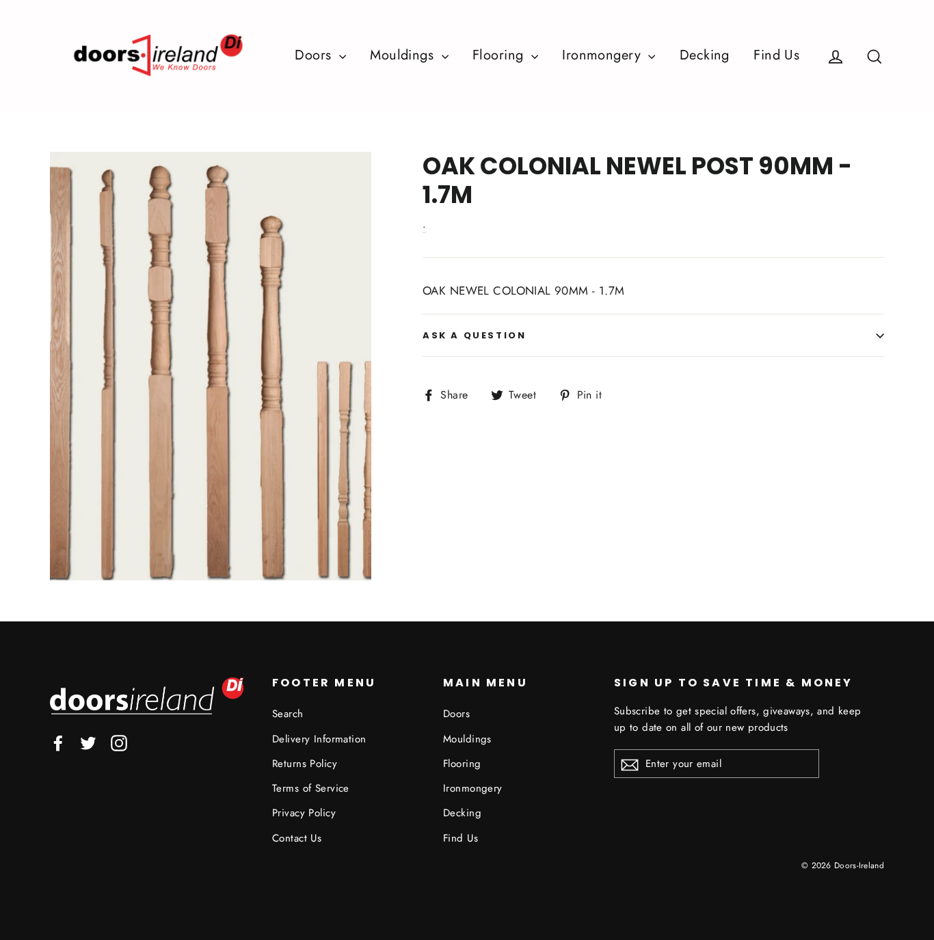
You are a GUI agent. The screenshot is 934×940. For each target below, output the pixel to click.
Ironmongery (603, 55)
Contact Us (296, 838)
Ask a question (474, 335)
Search (288, 713)
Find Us (776, 55)
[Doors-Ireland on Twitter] (88, 742)
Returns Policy (304, 763)
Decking (705, 55)
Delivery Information (319, 739)
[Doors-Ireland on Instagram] (119, 742)
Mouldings (404, 55)
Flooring (500, 55)
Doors (315, 55)
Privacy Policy (304, 812)
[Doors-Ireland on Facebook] (58, 742)
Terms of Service (310, 788)
